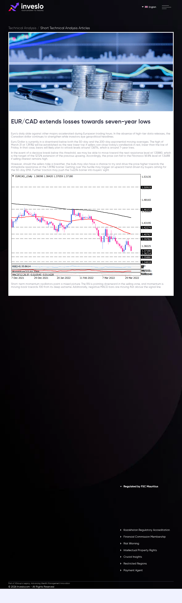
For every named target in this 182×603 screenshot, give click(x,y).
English (152, 7)
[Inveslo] (26, 6)
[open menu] (166, 7)
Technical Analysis (22, 28)
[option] (48, 356)
